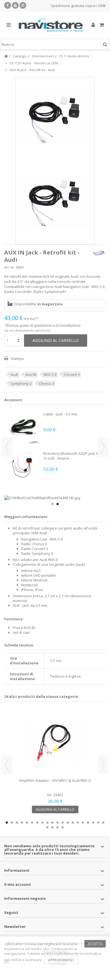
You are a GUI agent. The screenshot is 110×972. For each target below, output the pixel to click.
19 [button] (98, 822)
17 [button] (88, 822)
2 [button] (57, 504)
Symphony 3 (21, 383)
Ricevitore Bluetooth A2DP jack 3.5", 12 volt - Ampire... (73, 456)
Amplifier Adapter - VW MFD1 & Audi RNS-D (55, 780)
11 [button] (57, 822)
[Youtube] (15, 5)
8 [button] (42, 822)
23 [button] (57, 827)
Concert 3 (72, 374)
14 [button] (73, 822)
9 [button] (47, 822)
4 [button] (22, 822)
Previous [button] (7, 447)
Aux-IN (30, 374)
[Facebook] (7, 5)
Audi (14, 374)
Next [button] (103, 447)
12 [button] (62, 822)
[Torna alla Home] (6, 56)
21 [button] (47, 827)
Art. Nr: (9, 267)
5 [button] (27, 822)
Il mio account (17, 884)
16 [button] (83, 822)
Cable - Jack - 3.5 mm (60, 414)
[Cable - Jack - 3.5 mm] (23, 427)
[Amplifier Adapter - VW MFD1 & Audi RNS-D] (55, 742)
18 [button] (93, 822)
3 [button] (17, 822)
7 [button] (37, 822)
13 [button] (68, 822)
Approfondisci (61, 960)
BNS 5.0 (50, 374)
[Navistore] (51, 25)
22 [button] (52, 827)
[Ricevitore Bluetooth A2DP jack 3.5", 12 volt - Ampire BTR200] (23, 467)
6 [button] (32, 822)
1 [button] (52, 504)
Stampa (17, 358)
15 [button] (78, 822)
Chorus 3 (46, 383)
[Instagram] (22, 5)
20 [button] (103, 822)
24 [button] (62, 827)
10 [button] (52, 822)
